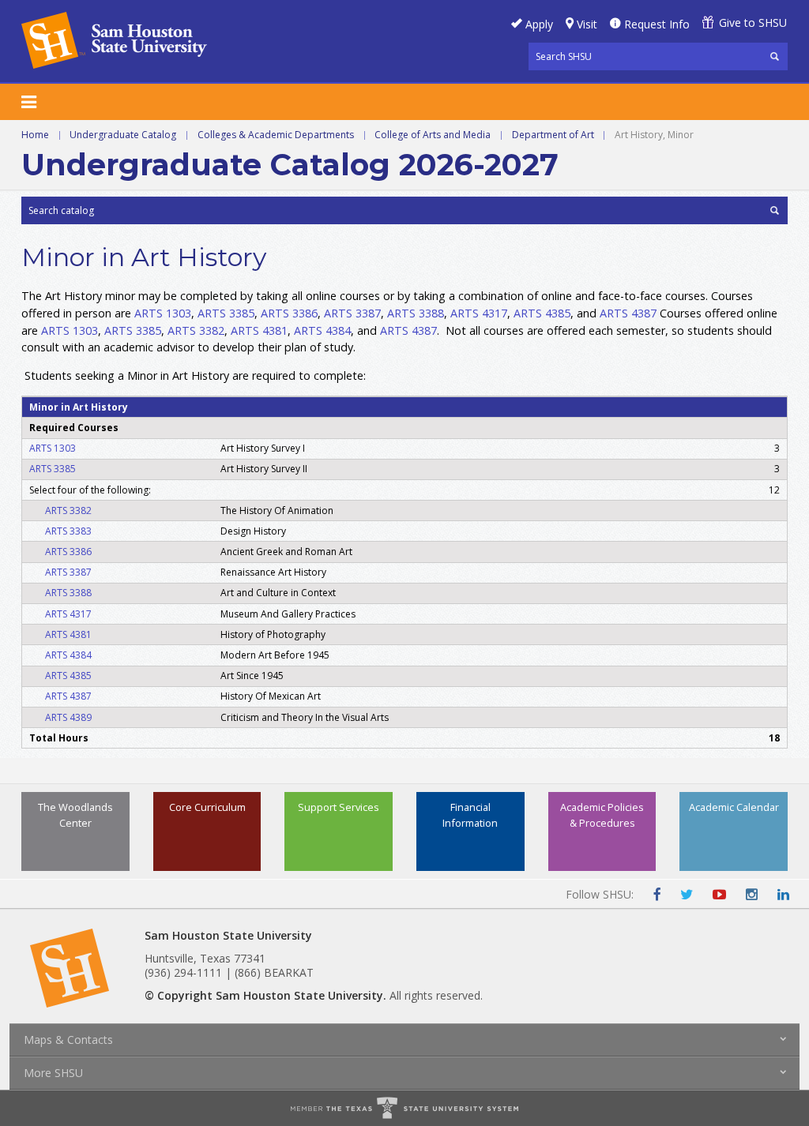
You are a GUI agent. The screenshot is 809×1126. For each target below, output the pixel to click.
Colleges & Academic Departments (276, 134)
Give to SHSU (753, 22)
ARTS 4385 (542, 313)
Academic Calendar (734, 807)
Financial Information (470, 814)
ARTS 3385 (226, 313)
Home (35, 134)
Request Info (657, 24)
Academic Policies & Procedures (602, 814)
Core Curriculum (207, 807)
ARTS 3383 (68, 531)
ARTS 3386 (289, 313)
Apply (539, 24)
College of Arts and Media (432, 134)
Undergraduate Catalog (123, 134)
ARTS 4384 (322, 330)
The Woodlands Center (75, 814)
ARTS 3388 (415, 313)
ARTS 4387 (628, 313)
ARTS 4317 (478, 313)
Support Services (338, 807)
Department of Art (553, 134)
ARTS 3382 (195, 330)
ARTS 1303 (162, 313)
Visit (587, 24)
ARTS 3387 (352, 313)
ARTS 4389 (68, 717)
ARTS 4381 (259, 330)
